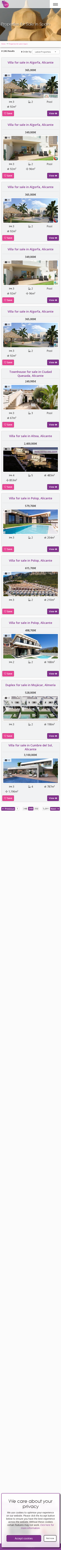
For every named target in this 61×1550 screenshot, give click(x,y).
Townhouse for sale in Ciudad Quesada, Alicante (30, 374)
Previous (9, 808)
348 (25, 808)
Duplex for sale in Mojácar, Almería (30, 685)
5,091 (46, 808)
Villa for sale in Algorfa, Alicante (31, 62)
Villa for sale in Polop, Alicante (30, 498)
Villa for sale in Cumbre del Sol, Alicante (30, 747)
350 (36, 808)
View (52, 113)
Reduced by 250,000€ (45, 451)
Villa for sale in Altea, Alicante (30, 436)
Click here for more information (37, 1526)
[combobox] (46, 52)
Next (54, 808)
